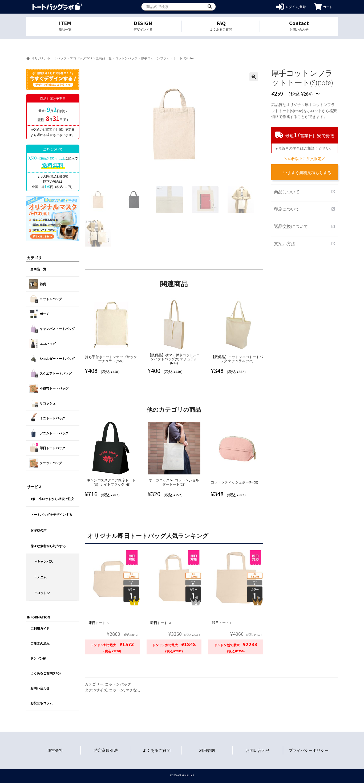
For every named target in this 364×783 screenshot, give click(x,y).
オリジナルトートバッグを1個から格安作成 (57, 7)
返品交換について (304, 226)
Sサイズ (100, 690)
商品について (304, 191)
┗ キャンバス (43, 561)
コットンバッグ (126, 58)
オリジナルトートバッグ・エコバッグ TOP (61, 58)
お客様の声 (39, 530)
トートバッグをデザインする (51, 514)
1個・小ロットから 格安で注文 (52, 499)
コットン (116, 690)
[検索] (210, 7)
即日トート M (160, 623)
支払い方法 (304, 243)
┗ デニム (40, 577)
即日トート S (98, 623)
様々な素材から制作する (48, 546)
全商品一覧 (104, 58)
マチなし (133, 690)
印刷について (304, 209)
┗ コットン (41, 593)
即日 (41, 120)
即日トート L (222, 623)
